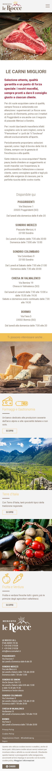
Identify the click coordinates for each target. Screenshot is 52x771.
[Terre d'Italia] (26, 464)
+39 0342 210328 (11, 646)
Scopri (9, 430)
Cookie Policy (8, 734)
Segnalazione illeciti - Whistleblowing (18, 738)
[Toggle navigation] (47, 6)
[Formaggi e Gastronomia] (26, 367)
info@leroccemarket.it (11, 651)
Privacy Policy (8, 730)
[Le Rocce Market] (12, 6)
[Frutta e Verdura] (26, 545)
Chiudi (11, 766)
